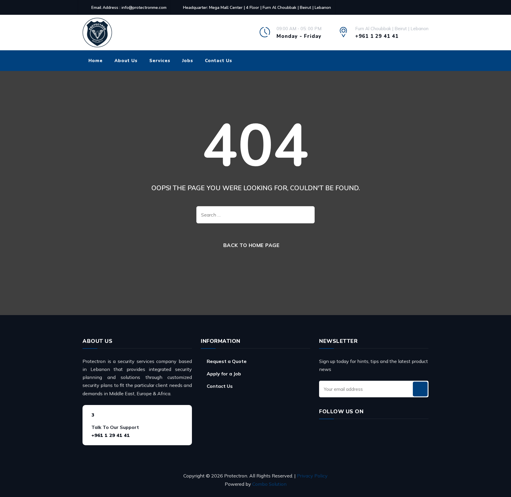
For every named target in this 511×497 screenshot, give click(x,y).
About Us (126, 61)
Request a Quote (227, 361)
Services (159, 61)
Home (95, 61)
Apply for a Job (224, 374)
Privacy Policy (312, 476)
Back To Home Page (251, 245)
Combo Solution (269, 484)
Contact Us (218, 61)
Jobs (187, 61)
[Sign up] (420, 389)
